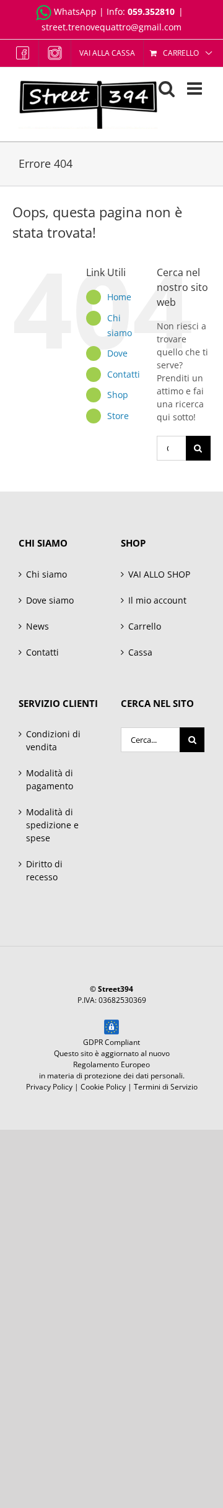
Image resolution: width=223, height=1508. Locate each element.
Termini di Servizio (166, 1086)
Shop (117, 395)
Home (119, 297)
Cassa (140, 652)
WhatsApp (75, 11)
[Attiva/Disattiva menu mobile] (195, 88)
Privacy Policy (49, 1086)
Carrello (144, 626)
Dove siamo (50, 600)
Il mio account (157, 600)
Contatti (123, 374)
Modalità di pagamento (49, 779)
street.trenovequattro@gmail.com (111, 27)
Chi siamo (46, 574)
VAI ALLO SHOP (159, 574)
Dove (117, 353)
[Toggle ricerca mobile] (167, 88)
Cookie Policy (103, 1086)
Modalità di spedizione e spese (52, 825)
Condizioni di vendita (53, 740)
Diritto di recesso (44, 870)
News (37, 626)
